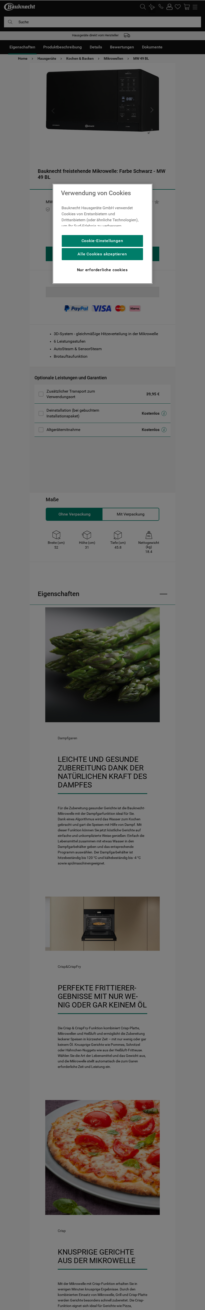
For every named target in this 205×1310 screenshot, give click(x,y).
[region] (102, 233)
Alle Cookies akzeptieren (102, 253)
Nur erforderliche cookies (102, 269)
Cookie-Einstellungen (102, 240)
